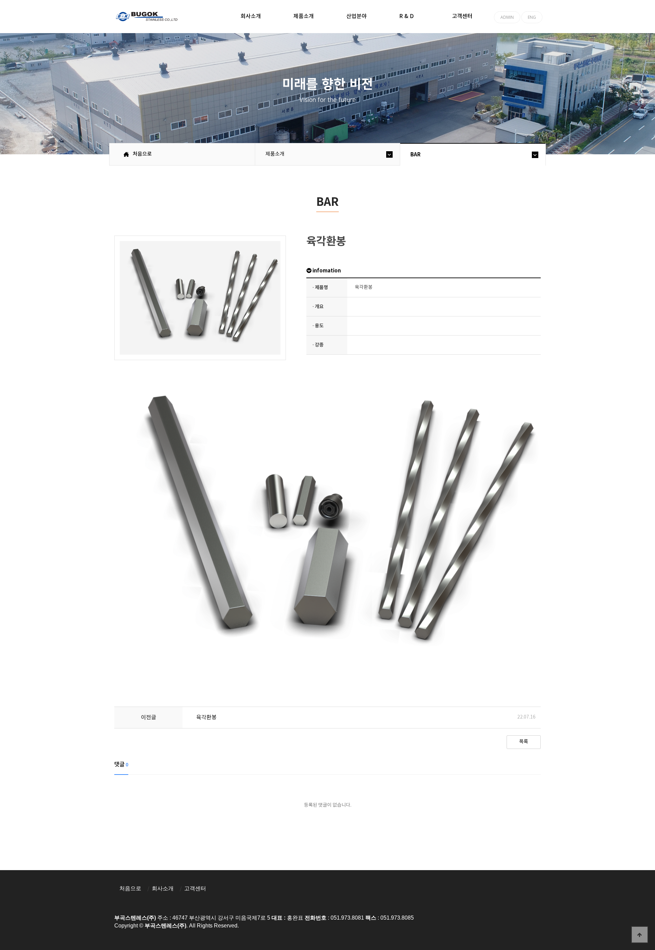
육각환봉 (206, 717)
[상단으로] (639, 934)
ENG (532, 17)
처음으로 (130, 888)
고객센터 (462, 16)
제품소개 (303, 16)
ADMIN (507, 17)
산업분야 (356, 16)
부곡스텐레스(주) (147, 17)
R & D (406, 16)
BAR (415, 155)
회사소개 (251, 16)
